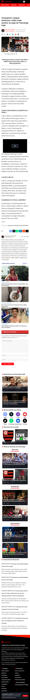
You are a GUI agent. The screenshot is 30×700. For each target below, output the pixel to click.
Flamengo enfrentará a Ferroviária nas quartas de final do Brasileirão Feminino (14, 500)
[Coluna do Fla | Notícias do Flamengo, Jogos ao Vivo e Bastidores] (6, 1)
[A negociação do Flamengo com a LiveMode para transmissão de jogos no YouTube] (15, 437)
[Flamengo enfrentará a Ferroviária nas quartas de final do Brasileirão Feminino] (15, 497)
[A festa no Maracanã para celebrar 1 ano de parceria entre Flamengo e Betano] (15, 513)
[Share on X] (7, 34)
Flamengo (16, 225)
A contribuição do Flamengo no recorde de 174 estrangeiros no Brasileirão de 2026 (14, 463)
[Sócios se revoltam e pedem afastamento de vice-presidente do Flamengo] (15, 384)
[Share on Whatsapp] (10, 34)
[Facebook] (22, 237)
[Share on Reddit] (15, 34)
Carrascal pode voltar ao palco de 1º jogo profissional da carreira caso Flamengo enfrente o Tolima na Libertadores (15, 593)
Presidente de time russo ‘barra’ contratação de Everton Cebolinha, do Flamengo (15, 621)
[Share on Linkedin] (13, 34)
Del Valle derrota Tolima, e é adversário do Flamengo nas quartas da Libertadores (14, 553)
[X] (24, 237)
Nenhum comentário (9, 31)
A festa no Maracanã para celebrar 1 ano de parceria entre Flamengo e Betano (15, 516)
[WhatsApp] (11, 422)
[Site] (21, 237)
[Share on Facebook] (4, 34)
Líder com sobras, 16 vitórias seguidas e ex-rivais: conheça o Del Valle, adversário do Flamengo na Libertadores (15, 402)
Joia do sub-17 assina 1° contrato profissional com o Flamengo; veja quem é (14, 479)
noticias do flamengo (23, 225)
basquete (10, 225)
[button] (25, 696)
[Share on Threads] (18, 34)
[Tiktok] (5, 422)
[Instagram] (26, 237)
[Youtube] (25, 415)
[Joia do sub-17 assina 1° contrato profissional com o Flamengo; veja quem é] (15, 476)
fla (13, 225)
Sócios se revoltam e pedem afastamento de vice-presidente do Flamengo (14, 386)
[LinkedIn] (28, 237)
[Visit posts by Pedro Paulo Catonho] (3, 30)
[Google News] (18, 422)
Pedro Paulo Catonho (10, 29)
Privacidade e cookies (7, 694)
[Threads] (25, 422)
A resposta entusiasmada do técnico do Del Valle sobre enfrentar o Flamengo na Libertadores (15, 536)
